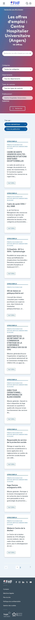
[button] (17, 69)
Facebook (16, 582)
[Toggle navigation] (4, 3)
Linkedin (23, 582)
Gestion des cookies (9, 605)
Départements (7, 75)
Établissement (7, 94)
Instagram (19, 582)
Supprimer (5, 101)
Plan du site (6, 597)
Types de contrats (8, 84)
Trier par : (7, 120)
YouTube (30, 582)
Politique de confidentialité (11, 601)
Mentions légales (8, 593)
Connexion (31, 3)
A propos (6, 589)
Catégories (6, 65)
